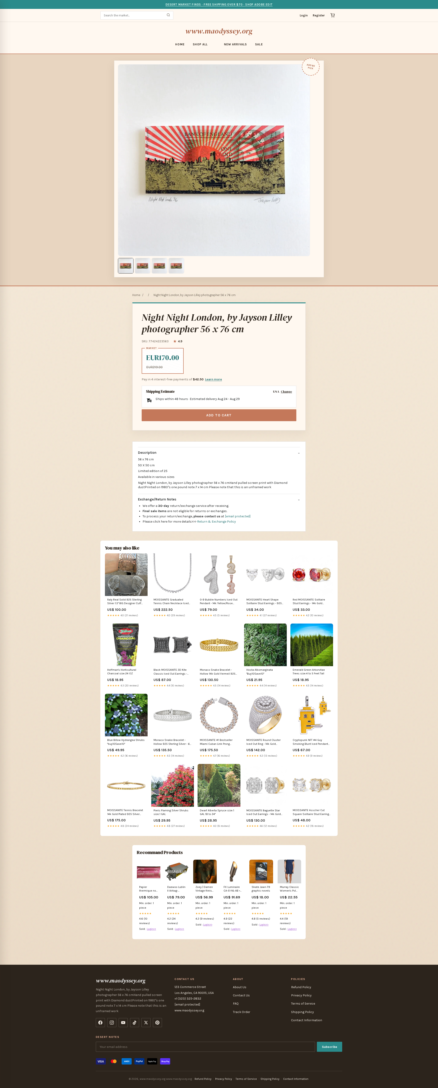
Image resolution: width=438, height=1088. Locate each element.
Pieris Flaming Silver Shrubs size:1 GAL (171, 812)
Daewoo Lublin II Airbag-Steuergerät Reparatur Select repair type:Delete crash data (176, 889)
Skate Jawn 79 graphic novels (261, 888)
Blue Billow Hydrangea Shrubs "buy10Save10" (126, 741)
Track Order (241, 1012)
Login (304, 15)
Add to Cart (219, 415)
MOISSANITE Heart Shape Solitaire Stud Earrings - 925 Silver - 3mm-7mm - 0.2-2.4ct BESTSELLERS (264, 602)
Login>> (151, 929)
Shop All (200, 44)
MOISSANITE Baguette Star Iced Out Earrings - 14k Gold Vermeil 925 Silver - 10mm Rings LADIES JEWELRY (263, 812)
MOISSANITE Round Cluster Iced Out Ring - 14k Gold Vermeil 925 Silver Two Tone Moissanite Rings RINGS (264, 742)
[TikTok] (134, 1022)
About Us (239, 987)
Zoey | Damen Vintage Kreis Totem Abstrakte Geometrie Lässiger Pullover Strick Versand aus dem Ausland (205, 889)
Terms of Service (303, 1003)
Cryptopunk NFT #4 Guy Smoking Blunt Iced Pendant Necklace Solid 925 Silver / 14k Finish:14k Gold (310, 742)
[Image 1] (125, 265)
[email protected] (237, 516)
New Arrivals (235, 44)
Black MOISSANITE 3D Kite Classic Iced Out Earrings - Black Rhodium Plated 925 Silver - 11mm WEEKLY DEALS (171, 672)
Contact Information (306, 1020)
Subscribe (329, 1047)
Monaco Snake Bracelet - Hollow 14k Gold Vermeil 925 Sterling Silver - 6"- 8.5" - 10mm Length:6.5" (217, 672)
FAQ (236, 1003)
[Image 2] (142, 265)
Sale (259, 44)
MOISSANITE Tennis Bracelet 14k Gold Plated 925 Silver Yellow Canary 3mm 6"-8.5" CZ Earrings (126, 812)
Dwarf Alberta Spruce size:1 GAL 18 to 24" (217, 812)
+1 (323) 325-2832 (188, 998)
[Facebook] (100, 1022)
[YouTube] (123, 1022)
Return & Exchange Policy (216, 521)
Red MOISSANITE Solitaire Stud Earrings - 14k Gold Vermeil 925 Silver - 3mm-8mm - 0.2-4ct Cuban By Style (311, 602)
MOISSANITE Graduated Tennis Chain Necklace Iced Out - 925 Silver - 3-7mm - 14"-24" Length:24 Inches (171, 602)
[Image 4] (176, 265)
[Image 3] (159, 265)
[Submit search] (168, 15)
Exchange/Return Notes (157, 499)
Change (286, 392)
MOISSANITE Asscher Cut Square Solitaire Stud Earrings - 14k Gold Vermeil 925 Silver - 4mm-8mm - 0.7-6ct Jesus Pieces (312, 812)
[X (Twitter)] (146, 1022)
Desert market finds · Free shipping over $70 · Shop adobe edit (218, 4)
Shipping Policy (302, 1012)
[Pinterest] (157, 1022)
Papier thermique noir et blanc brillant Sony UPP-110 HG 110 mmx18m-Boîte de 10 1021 (148, 889)
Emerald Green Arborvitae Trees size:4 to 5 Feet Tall (309, 671)
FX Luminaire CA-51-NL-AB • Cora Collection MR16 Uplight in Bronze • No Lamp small (233, 889)
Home (179, 44)
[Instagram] (111, 1022)
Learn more (213, 379)
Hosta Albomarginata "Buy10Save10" (259, 671)
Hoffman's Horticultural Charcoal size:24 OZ (121, 671)
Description (147, 453)
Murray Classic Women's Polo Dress (289, 889)
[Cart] (333, 15)
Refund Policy (301, 987)
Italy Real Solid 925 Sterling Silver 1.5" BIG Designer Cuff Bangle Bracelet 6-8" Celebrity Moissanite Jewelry (126, 602)
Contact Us (241, 995)
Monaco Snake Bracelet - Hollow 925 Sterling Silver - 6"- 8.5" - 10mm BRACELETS (172, 742)
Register (319, 15)
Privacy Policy (301, 995)
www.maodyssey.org (219, 31)
